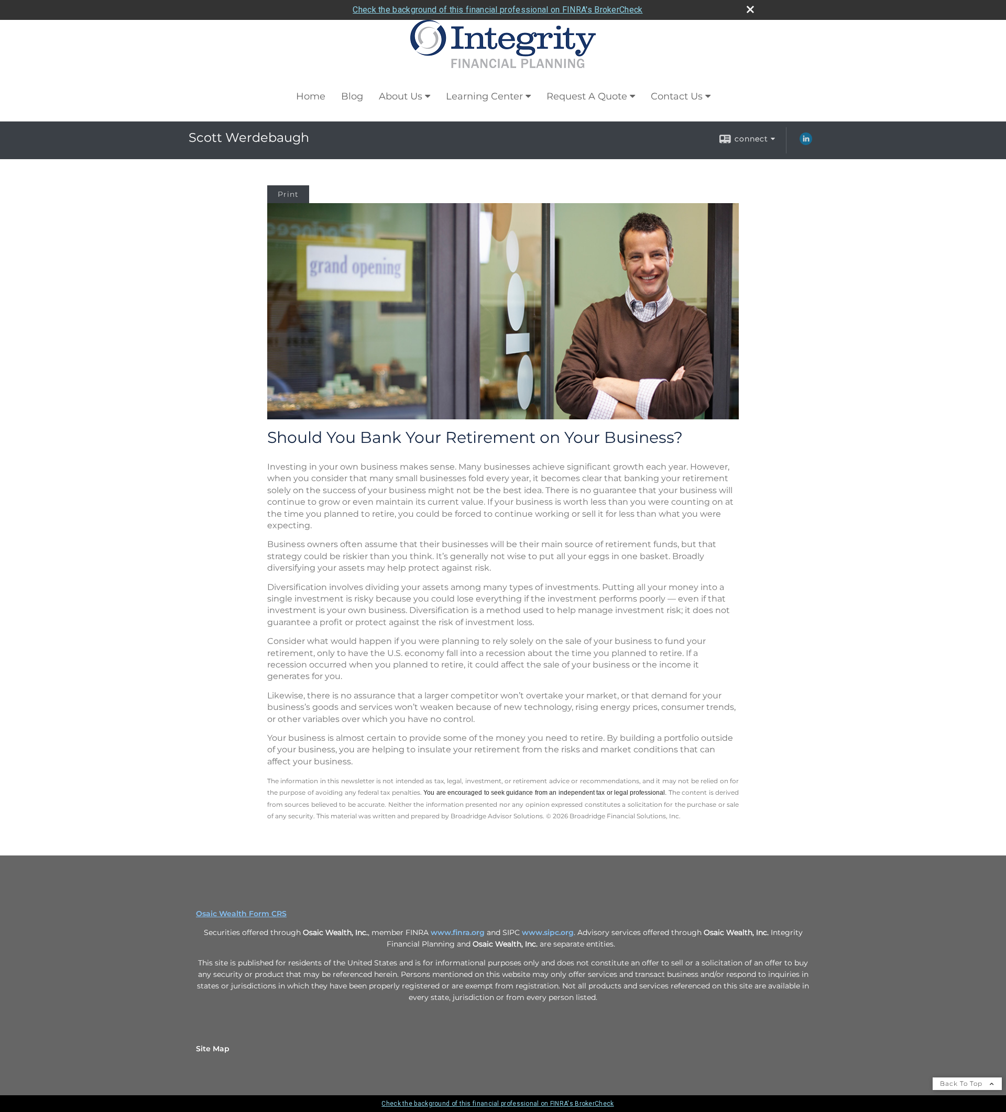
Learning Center (484, 96)
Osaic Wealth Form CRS (241, 913)
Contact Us (677, 96)
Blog (352, 96)
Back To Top (962, 1083)
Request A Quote (586, 96)
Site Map (212, 1048)
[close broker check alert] (750, 9)
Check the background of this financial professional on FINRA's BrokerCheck (497, 10)
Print (288, 194)
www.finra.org (458, 932)
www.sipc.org (548, 932)
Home (310, 96)
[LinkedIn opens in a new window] (806, 142)
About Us (400, 96)
